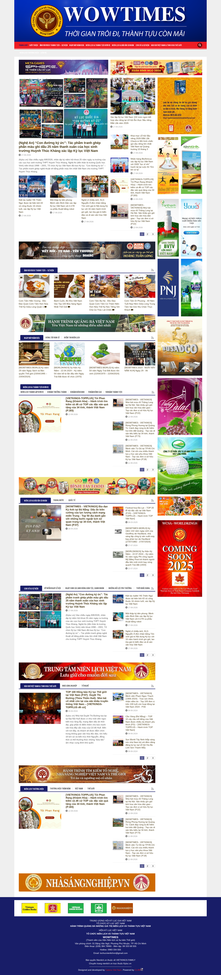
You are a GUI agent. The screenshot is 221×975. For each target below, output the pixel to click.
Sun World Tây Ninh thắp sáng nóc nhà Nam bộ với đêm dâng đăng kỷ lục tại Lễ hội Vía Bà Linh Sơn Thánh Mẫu (140, 743)
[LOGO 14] (99, 908)
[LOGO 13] (76, 908)
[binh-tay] (87, 486)
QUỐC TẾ (71, 500)
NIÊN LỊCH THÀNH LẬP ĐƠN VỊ (32, 392)
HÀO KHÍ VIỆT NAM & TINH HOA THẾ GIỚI (166, 45)
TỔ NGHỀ (85, 686)
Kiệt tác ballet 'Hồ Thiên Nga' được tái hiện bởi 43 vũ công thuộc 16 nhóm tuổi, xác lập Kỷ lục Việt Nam (31, 206)
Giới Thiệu (33, 45)
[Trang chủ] (110, 19)
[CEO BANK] (87, 774)
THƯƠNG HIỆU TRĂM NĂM (60, 789)
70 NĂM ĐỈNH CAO (95, 392)
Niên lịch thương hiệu (29, 53)
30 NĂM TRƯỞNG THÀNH (57, 392)
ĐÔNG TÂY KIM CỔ (53, 338)
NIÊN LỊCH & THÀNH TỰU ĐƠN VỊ (98, 45)
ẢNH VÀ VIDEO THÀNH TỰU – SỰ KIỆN (54, 45)
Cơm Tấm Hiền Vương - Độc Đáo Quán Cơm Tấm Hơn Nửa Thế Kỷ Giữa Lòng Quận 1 (33, 304)
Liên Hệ (44, 53)
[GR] (156, 67)
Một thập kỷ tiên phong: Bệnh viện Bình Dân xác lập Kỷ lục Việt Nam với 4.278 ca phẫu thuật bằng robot (139, 617)
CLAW (138, 970)
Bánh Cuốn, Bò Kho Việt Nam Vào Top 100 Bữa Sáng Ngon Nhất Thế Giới (68, 304)
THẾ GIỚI (91, 789)
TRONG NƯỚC (58, 500)
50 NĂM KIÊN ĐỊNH (77, 392)
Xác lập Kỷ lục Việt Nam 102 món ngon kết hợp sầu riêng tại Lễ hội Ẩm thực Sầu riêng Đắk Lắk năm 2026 (130, 120)
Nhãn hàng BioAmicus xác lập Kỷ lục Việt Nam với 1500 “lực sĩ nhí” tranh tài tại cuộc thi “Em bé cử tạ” (142, 164)
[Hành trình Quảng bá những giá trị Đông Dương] (87, 323)
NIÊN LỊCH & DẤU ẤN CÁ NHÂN (123, 45)
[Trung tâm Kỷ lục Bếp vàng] (87, 671)
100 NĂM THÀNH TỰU (113, 392)
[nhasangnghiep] (122, 908)
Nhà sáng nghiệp (69, 686)
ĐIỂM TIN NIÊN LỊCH (72, 338)
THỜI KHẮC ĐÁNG (143, 588)
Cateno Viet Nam (113, 970)
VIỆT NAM (79, 789)
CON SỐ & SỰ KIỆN (142, 45)
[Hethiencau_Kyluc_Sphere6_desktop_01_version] (63, 67)
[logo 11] (29, 908)
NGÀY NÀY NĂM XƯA (76, 45)
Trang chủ (23, 45)
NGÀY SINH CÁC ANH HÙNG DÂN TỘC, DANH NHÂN (84, 588)
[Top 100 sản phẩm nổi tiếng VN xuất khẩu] (87, 882)
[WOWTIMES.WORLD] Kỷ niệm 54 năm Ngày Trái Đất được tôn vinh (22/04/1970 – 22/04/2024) (104, 370)
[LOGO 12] (53, 908)
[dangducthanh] (87, 250)
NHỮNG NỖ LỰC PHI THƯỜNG (120, 588)
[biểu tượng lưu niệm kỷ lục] (180, 105)
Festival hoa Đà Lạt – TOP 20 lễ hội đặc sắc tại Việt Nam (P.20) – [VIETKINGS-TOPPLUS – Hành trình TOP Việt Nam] (140, 513)
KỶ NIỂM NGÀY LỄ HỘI (52, 588)
